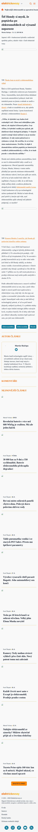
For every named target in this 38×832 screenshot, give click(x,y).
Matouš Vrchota (7, 417)
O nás (4, 808)
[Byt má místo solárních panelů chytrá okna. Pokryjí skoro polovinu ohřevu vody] (19, 485)
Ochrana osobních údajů (10, 821)
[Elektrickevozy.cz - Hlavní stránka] (10, 3)
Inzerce (4, 811)
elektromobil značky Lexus (26, 187)
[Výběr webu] (21, 3)
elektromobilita (8, 327)
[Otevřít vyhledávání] (30, 3)
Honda (33, 327)
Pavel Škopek (7, 455)
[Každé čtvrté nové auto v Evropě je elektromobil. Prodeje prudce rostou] (19, 675)
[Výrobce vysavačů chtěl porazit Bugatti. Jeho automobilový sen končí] (19, 561)
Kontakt (4, 814)
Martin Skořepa (6, 32)
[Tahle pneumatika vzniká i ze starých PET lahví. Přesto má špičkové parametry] (19, 523)
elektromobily (22, 327)
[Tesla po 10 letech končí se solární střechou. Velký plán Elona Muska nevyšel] (19, 599)
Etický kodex (6, 818)
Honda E (23, 114)
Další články (19, 783)
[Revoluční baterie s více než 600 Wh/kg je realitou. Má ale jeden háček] (19, 406)
